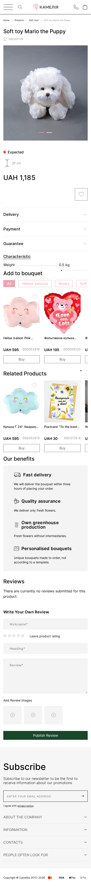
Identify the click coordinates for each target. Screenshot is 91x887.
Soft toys (34, 20)
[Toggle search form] (20, 7)
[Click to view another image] (41, 132)
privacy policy (25, 805)
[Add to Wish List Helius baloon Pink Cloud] (34, 297)
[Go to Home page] (45, 7)
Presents (19, 20)
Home (6, 20)
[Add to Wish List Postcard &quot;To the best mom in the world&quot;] (75, 385)
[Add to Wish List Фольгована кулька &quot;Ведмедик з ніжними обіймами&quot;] (75, 297)
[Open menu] (8, 7)
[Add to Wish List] (81, 194)
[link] (21, 313)
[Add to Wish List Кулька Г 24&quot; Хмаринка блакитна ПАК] (34, 385)
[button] (45, 817)
